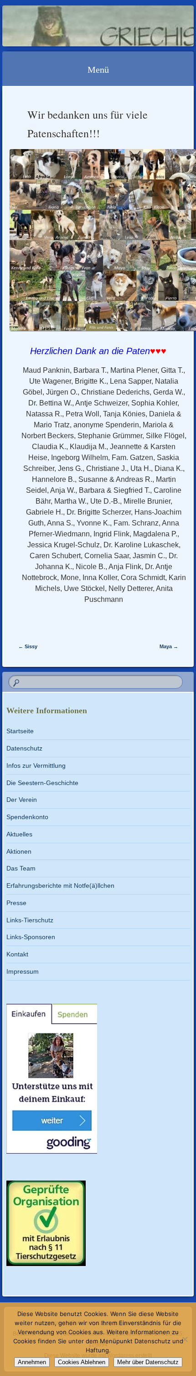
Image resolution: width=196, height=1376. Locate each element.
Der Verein (21, 799)
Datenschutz (24, 748)
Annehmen (32, 1362)
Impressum (22, 971)
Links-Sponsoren (30, 937)
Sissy (27, 646)
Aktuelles (19, 834)
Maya (169, 646)
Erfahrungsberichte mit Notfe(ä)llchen (60, 885)
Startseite (20, 731)
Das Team (21, 868)
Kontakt (17, 954)
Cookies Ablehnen (81, 1362)
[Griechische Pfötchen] (80, 25)
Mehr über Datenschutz (148, 1362)
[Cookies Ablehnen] (184, 1339)
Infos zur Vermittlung (36, 765)
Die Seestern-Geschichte (42, 782)
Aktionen (18, 851)
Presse (16, 902)
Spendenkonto (27, 817)
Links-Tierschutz (29, 920)
